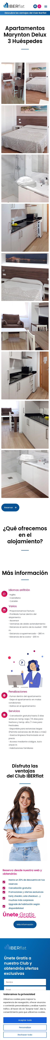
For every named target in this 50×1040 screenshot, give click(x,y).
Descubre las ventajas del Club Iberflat (25, 12)
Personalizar (25, 1027)
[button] (46, 6)
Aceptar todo (25, 1020)
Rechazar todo (25, 1034)
